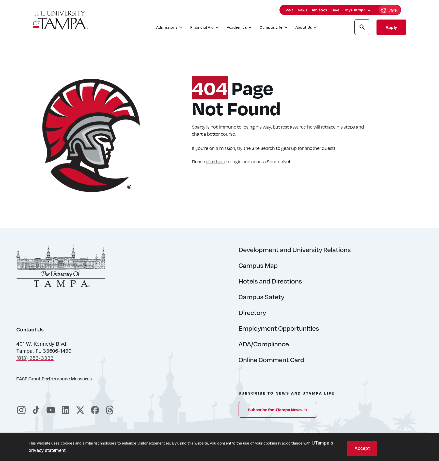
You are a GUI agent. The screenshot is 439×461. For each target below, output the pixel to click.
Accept (362, 448)
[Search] (362, 28)
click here (215, 161)
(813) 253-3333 (35, 358)
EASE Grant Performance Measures (54, 378)
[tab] (368, 10)
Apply (391, 27)
